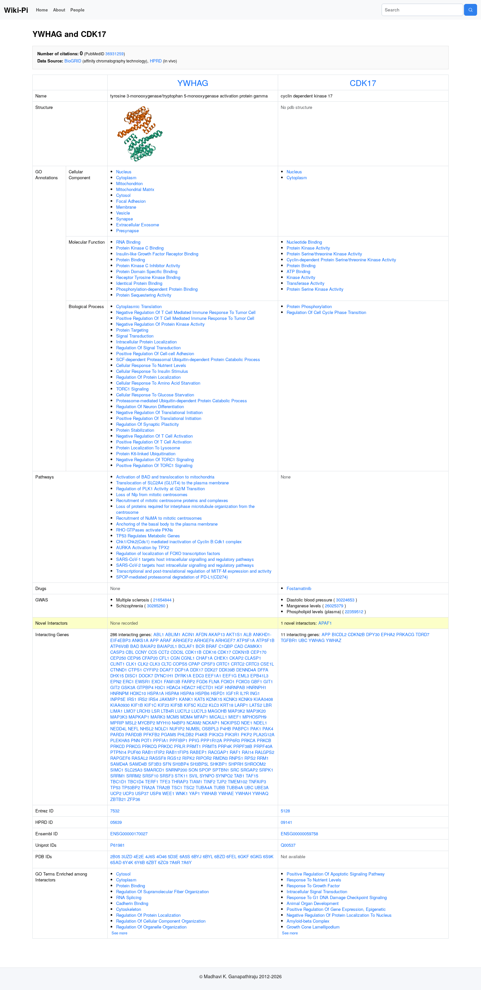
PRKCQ (149, 746)
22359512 (354, 611)
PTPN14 (118, 752)
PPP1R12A (211, 740)
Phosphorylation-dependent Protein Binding (157, 289)
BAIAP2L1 (167, 646)
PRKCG (133, 746)
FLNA (214, 681)
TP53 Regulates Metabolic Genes (148, 535)
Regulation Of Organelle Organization (151, 927)
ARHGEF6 (204, 640)
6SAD (115, 862)
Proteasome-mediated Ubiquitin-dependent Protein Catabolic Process (181, 400)
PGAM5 (168, 734)
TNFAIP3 (257, 781)
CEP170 (258, 652)
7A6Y (186, 862)
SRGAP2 (249, 770)
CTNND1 (118, 670)
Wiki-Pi (16, 9)
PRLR (179, 746)
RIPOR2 (204, 758)
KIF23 (163, 705)
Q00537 (288, 845)
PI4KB (201, 734)
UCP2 (115, 793)
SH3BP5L (199, 764)
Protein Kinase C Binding (140, 248)
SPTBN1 (220, 770)
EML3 (243, 675)
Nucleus (124, 171)
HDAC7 (188, 687)
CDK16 (209, 652)
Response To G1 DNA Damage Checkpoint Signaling (337, 897)
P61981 (117, 845)
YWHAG (192, 82)
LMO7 (129, 711)
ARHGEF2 (183, 640)
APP (154, 640)
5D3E (173, 856)
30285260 (156, 605)
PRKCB (264, 740)
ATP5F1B (265, 640)
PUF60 (134, 752)
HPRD (156, 61)
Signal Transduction (134, 336)
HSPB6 (202, 693)
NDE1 (246, 723)
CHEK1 (221, 658)
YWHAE (226, 793)
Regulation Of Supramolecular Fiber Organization (162, 891)
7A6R (174, 862)
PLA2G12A (264, 734)
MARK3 (158, 717)
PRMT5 (209, 746)
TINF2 (209, 781)
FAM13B (172, 681)
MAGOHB (217, 711)
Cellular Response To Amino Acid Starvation (158, 383)
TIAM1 (195, 781)
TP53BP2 (131, 787)
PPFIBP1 (178, 740)
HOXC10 (138, 693)
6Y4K (128, 862)
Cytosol (123, 195)
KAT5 (199, 699)
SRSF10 (150, 776)
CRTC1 (223, 664)
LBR (267, 705)
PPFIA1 (160, 740)
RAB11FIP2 (153, 752)
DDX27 (211, 670)
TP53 (115, 787)
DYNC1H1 (163, 675)
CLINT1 (117, 664)
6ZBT (151, 862)
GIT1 (268, 681)
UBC (248, 787)
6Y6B (139, 862)
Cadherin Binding (132, 903)
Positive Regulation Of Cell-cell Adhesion (155, 353)
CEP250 (118, 658)
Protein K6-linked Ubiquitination (145, 453)
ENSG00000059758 (299, 833)
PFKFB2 (151, 734)
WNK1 (182, 793)
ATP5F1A (246, 640)
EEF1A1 (213, 675)
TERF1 (151, 781)
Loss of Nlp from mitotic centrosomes (151, 494)
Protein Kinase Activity (308, 248)
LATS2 (255, 705)
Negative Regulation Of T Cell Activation (154, 436)
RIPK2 (188, 758)
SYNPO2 (224, 776)
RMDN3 (220, 758)
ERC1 (128, 681)
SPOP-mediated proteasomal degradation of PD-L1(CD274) (172, 577)
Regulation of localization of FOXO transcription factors (168, 553)
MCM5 (173, 717)
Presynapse (127, 230)
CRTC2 (237, 664)
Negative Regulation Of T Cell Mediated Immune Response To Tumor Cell (186, 312)
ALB (247, 634)
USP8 (155, 793)
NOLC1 (161, 728)
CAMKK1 (253, 646)
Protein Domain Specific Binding (146, 271)
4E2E (139, 856)
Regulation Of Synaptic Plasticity (147, 424)
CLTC (166, 664)
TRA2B (163, 787)
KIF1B (137, 705)
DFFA (263, 670)
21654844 (162, 600)
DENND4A (246, 670)
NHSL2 (146, 728)
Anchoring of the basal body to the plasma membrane (167, 524)
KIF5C (190, 705)
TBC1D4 (136, 781)
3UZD (126, 856)
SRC (234, 770)
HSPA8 (172, 693)
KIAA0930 (120, 705)
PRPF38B (242, 746)
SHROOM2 (255, 764)
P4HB (225, 728)
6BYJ (196, 856)
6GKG (256, 856)
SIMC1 (116, 770)
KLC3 (214, 705)
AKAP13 (216, 634)
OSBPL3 (210, 728)
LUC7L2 (182, 711)
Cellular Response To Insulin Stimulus (152, 371)
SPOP (205, 770)
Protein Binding (130, 259)
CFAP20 (150, 658)
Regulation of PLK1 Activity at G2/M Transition (160, 488)
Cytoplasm (126, 177)
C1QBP (226, 646)
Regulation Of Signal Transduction (148, 347)
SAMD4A (119, 764)
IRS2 (142, 699)
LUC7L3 (198, 711)
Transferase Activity (306, 283)
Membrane (126, 207)
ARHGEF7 (225, 640)
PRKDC (165, 746)
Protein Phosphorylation (309, 306)
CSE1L (267, 664)
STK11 (181, 776)
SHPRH (235, 764)
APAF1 (325, 623)
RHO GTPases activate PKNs (144, 530)
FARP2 (188, 681)
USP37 (142, 793)
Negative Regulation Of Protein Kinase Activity (160, 324)
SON (193, 770)
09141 (286, 822)
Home (42, 10)
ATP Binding (298, 271)
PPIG (194, 740)
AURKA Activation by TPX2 (142, 547)
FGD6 (201, 681)
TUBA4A (204, 787)
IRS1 (131, 699)
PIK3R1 (232, 734)
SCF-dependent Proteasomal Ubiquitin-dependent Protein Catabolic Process (188, 359)
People (77, 10)
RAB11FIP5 (177, 752)
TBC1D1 (118, 781)
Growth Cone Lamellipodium (313, 927)
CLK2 (143, 664)
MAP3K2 (236, 711)
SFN (167, 764)
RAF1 (235, 752)
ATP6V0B (119, 646)
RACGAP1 (218, 752)
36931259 (114, 53)
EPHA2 (388, 634)
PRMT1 (194, 746)
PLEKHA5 (120, 740)
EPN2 (115, 681)
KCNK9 (245, 699)
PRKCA (248, 740)
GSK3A (128, 687)
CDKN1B (240, 652)
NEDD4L (118, 728)
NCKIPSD (230, 723)
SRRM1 (117, 776)
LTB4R (167, 711)
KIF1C (150, 705)
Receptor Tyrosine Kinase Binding (148, 277)
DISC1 (131, 675)
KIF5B (176, 705)
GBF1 (256, 681)
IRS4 (153, 699)
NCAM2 (194, 723)
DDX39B (227, 670)
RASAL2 (140, 758)
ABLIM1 (173, 634)
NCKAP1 (211, 723)
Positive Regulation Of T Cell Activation (153, 442)
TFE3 (165, 781)
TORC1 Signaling (132, 389)
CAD (238, 646)
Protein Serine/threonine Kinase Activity (324, 254)
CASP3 (117, 652)
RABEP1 (198, 752)
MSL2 (130, 723)
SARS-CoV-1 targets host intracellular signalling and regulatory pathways (185, 559)
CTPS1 (135, 670)
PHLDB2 (185, 734)
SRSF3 (166, 776)
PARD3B (133, 734)
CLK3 (155, 664)
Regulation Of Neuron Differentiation (150, 406)
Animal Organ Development (313, 903)
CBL (130, 652)
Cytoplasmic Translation (139, 306)
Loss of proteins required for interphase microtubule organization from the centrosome (185, 509)
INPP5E (118, 699)
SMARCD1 (154, 770)
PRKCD (117, 746)
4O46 (161, 856)
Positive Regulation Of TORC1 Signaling (154, 465)
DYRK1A (183, 675)
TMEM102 (237, 781)
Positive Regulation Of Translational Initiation (158, 418)
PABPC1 (240, 728)
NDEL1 (260, 723)
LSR (155, 711)
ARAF (165, 640)
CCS (152, 652)
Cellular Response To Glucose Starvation (155, 394)
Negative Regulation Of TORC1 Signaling (155, 459)
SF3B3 (154, 764)
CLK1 (131, 664)
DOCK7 (146, 675)
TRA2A (148, 787)
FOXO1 (228, 681)
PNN (135, 740)
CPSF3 (208, 664)
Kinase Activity (301, 277)
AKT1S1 (234, 634)
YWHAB (209, 793)
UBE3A (262, 787)
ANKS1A (140, 640)
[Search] (470, 10)
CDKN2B (356, 634)
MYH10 (163, 723)
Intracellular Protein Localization (146, 342)
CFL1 (164, 658)
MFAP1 (201, 717)
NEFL (133, 728)
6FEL (231, 856)
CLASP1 (253, 658)
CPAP (194, 664)
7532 (114, 811)
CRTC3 (252, 664)
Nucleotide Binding (304, 242)
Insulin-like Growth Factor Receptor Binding (157, 254)
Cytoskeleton (128, 909)
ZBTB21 (118, 799)
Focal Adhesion (131, 201)
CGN (175, 658)
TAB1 (239, 776)
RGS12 (174, 758)
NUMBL (193, 728)
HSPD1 (218, 693)
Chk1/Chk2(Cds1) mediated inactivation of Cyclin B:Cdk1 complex (179, 541)
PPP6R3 (231, 740)
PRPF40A (263, 746)
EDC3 (198, 675)
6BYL (208, 856)
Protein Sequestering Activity (143, 295)
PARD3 (117, 734)
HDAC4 (173, 687)
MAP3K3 (118, 717)
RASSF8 (157, 758)
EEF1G (230, 675)
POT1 (146, 740)
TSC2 (189, 787)
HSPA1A (155, 693)
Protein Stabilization (135, 430)
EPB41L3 (259, 675)
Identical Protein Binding (139, 283)
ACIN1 (188, 634)
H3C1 (160, 687)
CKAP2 (236, 658)
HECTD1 (205, 687)
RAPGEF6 (120, 758)
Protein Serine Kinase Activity (315, 289)
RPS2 (250, 758)
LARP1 (241, 705)
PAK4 (267, 728)
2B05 (115, 856)
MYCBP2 (146, 723)
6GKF (243, 856)
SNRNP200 (176, 770)
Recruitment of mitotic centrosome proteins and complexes (172, 500)
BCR (200, 646)
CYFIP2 (150, 670)
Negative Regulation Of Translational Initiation (159, 412)
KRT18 (226, 705)
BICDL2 (339, 634)
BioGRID (72, 61)
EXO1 (157, 681)
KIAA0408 (263, 699)
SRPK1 (266, 770)
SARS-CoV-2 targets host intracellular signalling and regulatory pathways (185, 565)
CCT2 (163, 652)
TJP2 (221, 781)
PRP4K (225, 746)
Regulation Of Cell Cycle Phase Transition (326, 312)
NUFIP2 (177, 728)
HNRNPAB (235, 687)
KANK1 (186, 699)
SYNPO (207, 776)
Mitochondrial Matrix (135, 189)
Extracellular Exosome (137, 224)
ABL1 (158, 634)
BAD (134, 646)
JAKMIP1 (168, 699)
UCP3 (128, 793)
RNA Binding (128, 242)
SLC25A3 (133, 770)
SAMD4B (138, 764)
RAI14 (248, 752)
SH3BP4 (180, 764)
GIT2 (115, 687)
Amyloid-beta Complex (308, 921)
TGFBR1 (289, 640)
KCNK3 (230, 699)
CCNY (141, 652)
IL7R (244, 693)
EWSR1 (142, 681)
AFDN (201, 634)
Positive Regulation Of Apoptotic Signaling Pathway (336, 874)
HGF (219, 687)
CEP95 (134, 658)
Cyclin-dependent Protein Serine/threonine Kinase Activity (341, 259)
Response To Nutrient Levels (314, 880)
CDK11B (193, 652)
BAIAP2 (148, 646)
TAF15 (252, 776)
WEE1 (168, 793)
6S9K (268, 856)
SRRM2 (133, 776)
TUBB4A (234, 787)
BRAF (211, 646)
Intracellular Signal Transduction (317, 891)
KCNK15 (214, 699)
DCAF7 (166, 670)
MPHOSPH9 (254, 717)
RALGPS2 (264, 752)
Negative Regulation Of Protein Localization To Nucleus (339, 915)
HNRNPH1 (256, 687)
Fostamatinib (299, 588)
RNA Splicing (128, 897)
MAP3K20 (256, 711)
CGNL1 (188, 658)
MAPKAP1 (139, 717)
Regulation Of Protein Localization (148, 377)
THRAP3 (179, 781)
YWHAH (243, 793)
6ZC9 (163, 862)
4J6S (150, 856)
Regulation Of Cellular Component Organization (160, 921)
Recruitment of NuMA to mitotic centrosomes (159, 518)
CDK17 (363, 82)
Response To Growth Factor (313, 885)
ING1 (255, 693)
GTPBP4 (145, 687)
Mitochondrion (129, 183)
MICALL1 (218, 717)
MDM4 (186, 717)
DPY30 (373, 634)
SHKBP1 (218, 764)
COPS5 (180, 664)
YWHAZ (333, 640)
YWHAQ (260, 793)
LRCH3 (143, 711)
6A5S (185, 856)
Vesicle (123, 213)
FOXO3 (243, 681)
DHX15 (117, 675)
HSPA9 (187, 693)
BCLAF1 (186, 646)
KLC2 (202, 705)
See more (119, 932)
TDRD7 (422, 634)
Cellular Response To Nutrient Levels (151, 365)
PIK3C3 (216, 734)
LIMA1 (116, 711)
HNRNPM (119, 693)
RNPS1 (236, 758)
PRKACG (405, 634)
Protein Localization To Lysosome (148, 447)
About (59, 10)
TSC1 (176, 787)
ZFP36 (133, 799)
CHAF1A (204, 658)
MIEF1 (234, 717)
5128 (285, 811)
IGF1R (232, 693)
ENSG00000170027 (129, 833)
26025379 (334, 605)
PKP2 (246, 734)
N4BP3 (178, 723)
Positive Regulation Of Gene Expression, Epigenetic (336, 909)
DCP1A (182, 670)
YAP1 (194, 793)
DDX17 (196, 670)
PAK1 (255, 728)
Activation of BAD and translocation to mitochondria (165, 477)
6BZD (219, 856)
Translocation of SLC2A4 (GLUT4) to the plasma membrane (172, 482)
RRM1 (263, 758)
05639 (116, 822)
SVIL (193, 776)
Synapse (124, 219)
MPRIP (117, 723)
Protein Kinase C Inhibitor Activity (148, 265)
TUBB (219, 787)
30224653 (345, 600)
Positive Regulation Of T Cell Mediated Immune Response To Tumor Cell (185, 318)
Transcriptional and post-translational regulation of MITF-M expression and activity (194, 571)
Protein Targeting (132, 330)
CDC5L (177, 652)
